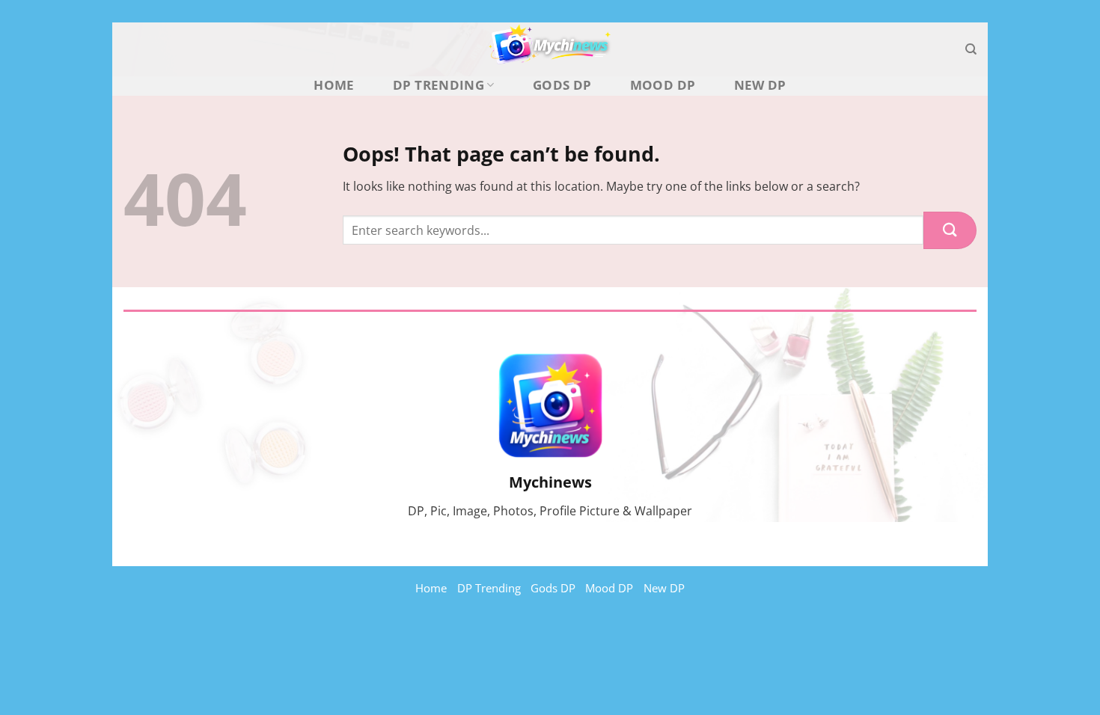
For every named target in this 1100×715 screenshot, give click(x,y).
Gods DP (562, 85)
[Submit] (950, 230)
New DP (760, 85)
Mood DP (662, 85)
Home (334, 85)
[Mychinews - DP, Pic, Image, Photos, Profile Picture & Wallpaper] (550, 49)
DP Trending (438, 85)
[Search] (971, 49)
